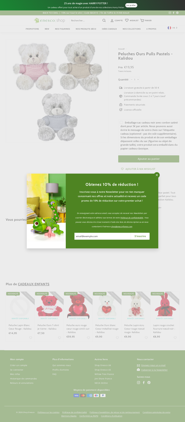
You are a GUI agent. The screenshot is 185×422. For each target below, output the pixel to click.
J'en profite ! (131, 5)
